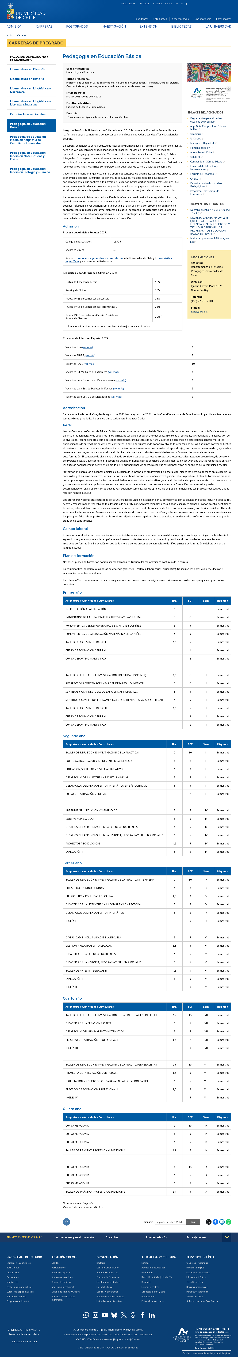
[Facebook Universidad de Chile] (142, 1315)
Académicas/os (180, 19)
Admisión (14, 26)
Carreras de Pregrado (36, 43)
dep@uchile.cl (199, 311)
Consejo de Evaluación (108, 1277)
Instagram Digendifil (202, 143)
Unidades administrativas (109, 1301)
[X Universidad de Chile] (123, 1315)
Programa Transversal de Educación (204, 192)
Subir (66, 1222)
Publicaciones (148, 1296)
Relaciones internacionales (110, 1296)
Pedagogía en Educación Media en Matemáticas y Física (28, 156)
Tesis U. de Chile (195, 1282)
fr (182, 3)
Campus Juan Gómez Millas (206, 161)
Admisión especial (61, 1272)
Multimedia (147, 1272)
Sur (136, 1334)
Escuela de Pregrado (202, 173)
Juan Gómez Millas (124, 1334)
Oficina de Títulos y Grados (66, 1291)
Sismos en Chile (194, 1296)
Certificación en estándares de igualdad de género (206, 1353)
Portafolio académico (197, 1291)
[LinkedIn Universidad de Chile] (152, 1315)
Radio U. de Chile (150, 1277)
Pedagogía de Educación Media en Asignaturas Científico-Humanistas (28, 140)
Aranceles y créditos (62, 1277)
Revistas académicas (197, 1286)
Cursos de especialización (20, 1291)
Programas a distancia (18, 1301)
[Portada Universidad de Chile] (27, 10)
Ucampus (195, 133)
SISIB (80, 1347)
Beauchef (92, 1334)
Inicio (9, 35)
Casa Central (136, 1329)
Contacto (135, 1339)
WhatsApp (228, 1222)
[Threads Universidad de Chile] (133, 1315)
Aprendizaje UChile (201, 152)
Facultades (126, 3)
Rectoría (101, 1262)
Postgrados (77, 26)
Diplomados (13, 1272)
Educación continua (16, 1296)
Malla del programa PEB (209, 240)
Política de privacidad (127, 1347)
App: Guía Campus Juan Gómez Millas (208, 127)
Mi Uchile (157, 3)
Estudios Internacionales (28, 114)
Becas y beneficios (61, 1282)
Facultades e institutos (108, 1282)
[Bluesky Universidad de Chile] (114, 1315)
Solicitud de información (24, 1341)
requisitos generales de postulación (101, 258)
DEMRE (55, 1262)
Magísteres (12, 1282)
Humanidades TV (200, 147)
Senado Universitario (107, 1272)
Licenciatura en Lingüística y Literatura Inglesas (30, 103)
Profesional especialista (19, 1286)
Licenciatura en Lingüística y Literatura (30, 90)
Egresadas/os (223, 19)
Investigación (114, 26)
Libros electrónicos (196, 1277)
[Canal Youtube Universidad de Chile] (105, 1315)
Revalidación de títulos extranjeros (63, 1298)
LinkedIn (222, 1222)
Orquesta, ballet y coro (153, 1291)
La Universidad (218, 26)
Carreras (44, 26)
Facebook (215, 1222)
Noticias (145, 1262)
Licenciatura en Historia (27, 79)
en (176, 3)
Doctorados (13, 1277)
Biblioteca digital (195, 1267)
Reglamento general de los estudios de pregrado (206, 120)
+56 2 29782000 (83, 1339)
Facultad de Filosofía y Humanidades (203, 167)
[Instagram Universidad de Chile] (95, 1315)
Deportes (146, 1282)
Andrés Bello (79, 1334)
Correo (168, 3)
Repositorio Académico (198, 1272)
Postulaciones (59, 1267)
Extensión (149, 26)
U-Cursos (144, 3)
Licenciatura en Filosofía (27, 69)
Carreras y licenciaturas (19, 1262)
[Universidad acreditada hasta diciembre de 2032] (202, 1337)
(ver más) (87, 347)
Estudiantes (160, 19)
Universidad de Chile (95, 1347)
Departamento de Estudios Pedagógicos (206, 184)
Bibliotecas (181, 26)
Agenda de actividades (153, 1267)
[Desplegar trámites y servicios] (226, 1237)
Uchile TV (167, 1277)
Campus (68, 1334)
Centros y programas (107, 1291)
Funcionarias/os (202, 19)
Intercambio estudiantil (63, 1286)
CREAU (194, 178)
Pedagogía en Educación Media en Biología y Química (30, 170)
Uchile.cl (195, 156)
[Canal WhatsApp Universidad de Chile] (86, 1315)
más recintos (146, 1334)
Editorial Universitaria (152, 1301)
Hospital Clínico (105, 1286)
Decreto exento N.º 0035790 (210, 211)
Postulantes (141, 19)
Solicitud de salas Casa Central (202, 1301)
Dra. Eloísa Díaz (105, 1334)
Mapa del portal (122, 1339)
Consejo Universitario (108, 1267)
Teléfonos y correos (103, 1339)
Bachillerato (13, 1267)
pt (187, 3)
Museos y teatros (150, 1286)
